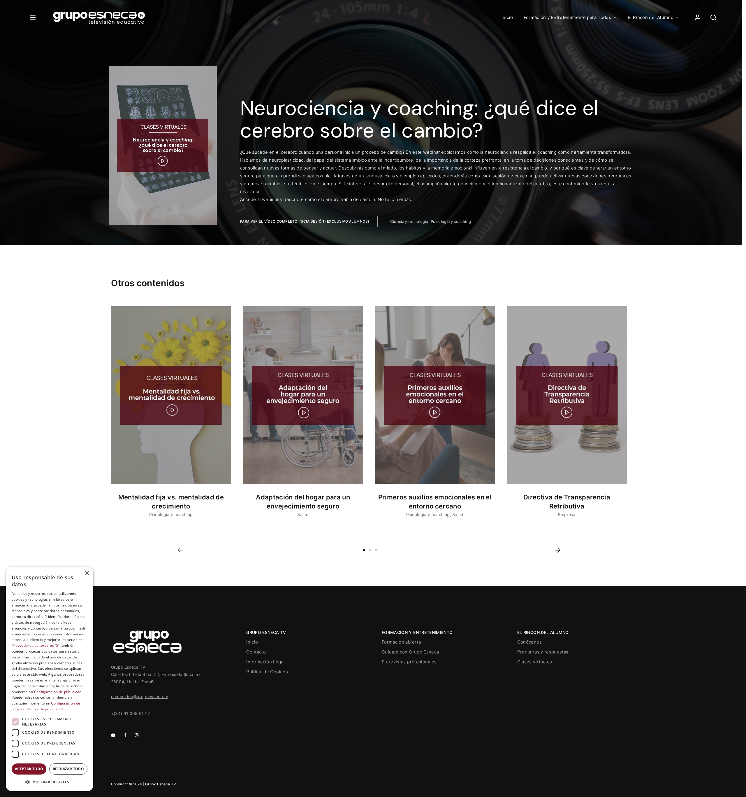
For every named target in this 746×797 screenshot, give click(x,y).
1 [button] (364, 550)
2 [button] (370, 550)
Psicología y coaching (451, 221)
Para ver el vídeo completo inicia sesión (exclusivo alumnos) (305, 221)
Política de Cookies (267, 671)
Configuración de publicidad (58, 691)
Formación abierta (401, 642)
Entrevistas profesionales (409, 662)
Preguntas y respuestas (543, 652)
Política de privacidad (45, 709)
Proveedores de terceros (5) (35, 645)
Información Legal (265, 662)
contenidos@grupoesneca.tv (139, 696)
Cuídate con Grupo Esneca (410, 652)
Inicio (507, 17)
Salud (303, 514)
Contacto (256, 652)
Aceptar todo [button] (29, 768)
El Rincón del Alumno (650, 17)
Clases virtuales (534, 662)
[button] (180, 550)
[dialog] (49, 679)
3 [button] (376, 550)
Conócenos (529, 642)
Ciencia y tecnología (409, 221)
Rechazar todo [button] (68, 768)
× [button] (87, 573)
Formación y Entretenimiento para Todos (567, 17)
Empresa (566, 514)
